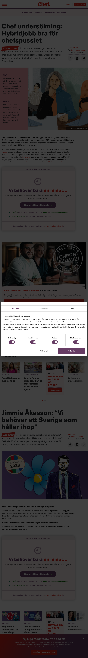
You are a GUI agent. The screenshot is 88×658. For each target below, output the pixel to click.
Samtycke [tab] (15, 308)
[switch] (33, 342)
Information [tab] (44, 308)
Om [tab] (72, 308)
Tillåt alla (71, 351)
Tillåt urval (44, 351)
